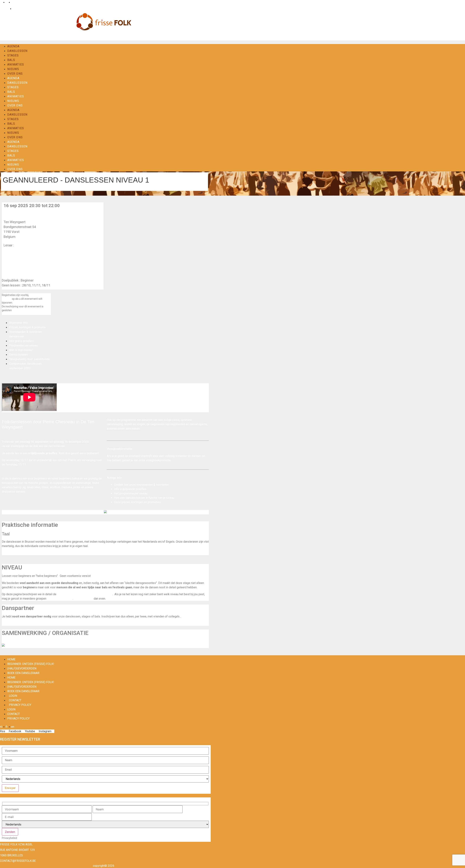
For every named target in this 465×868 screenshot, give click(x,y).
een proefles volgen (59, 598)
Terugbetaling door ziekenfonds (29, 359)
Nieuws (13, 69)
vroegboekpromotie (158, 460)
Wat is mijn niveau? (21, 350)
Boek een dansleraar (23, 673)
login (13, 695)
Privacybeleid (9, 838)
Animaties (15, 64)
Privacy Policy (20, 705)
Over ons (15, 73)
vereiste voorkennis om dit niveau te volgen (84, 594)
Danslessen (17, 51)
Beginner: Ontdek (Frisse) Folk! (30, 664)
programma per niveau (133, 493)
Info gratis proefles (21, 341)
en (12, 2)
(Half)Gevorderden (21, 668)
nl (1, 2)
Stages (13, 55)
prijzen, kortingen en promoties (141, 502)
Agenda (13, 46)
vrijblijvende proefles (133, 489)
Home (11, 659)
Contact (17, 8)
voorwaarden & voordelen (152, 484)
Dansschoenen (18, 354)
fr (7, 2)
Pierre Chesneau (27, 245)
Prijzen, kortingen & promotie (27, 327)
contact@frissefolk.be (18, 861)
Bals (11, 60)
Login (5, 8)
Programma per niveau (23, 345)
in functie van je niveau (160, 498)
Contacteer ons (83, 598)
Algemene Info (18, 322)
